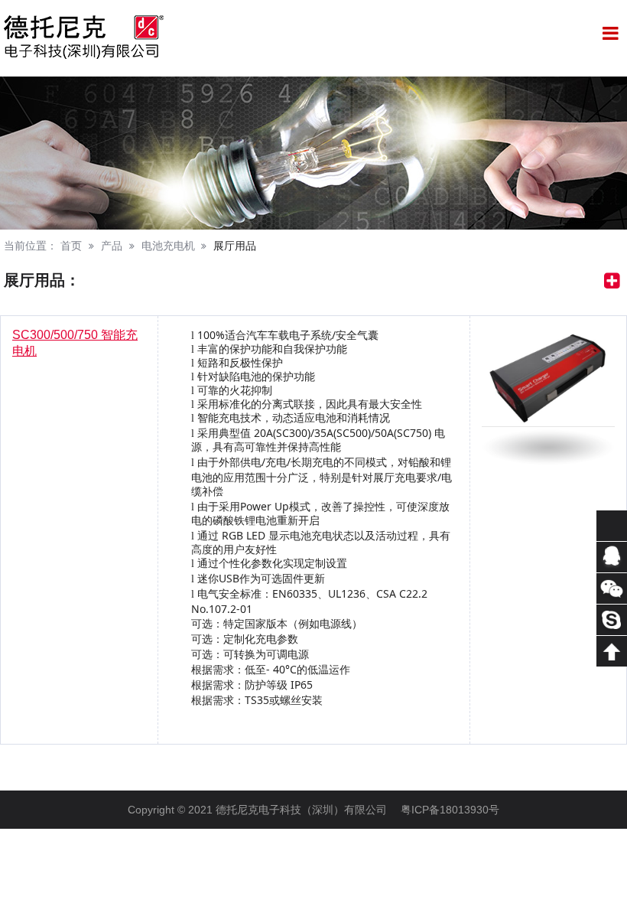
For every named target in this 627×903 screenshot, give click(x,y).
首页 (71, 246)
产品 (111, 246)
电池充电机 (168, 246)
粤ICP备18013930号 (450, 810)
